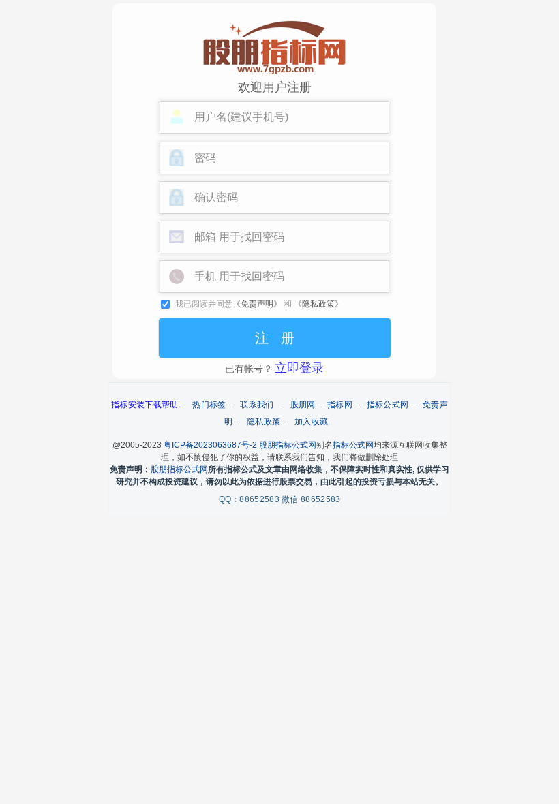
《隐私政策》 (318, 304)
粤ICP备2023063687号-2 (210, 445)
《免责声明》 (257, 304)
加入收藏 (311, 422)
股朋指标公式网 (287, 445)
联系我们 (256, 404)
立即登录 (299, 368)
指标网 (339, 404)
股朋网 (303, 404)
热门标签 (209, 404)
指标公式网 (388, 404)
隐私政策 (263, 422)
